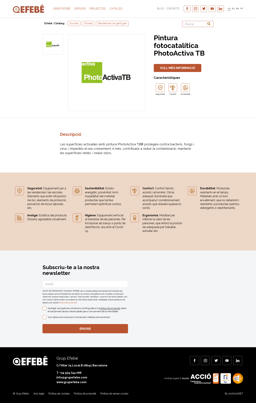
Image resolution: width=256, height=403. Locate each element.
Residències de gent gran (112, 23)
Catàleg (116, 8)
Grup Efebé (61, 8)
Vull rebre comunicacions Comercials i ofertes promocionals (79, 317)
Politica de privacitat (67, 302)
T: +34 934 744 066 (69, 372)
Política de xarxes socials (114, 393)
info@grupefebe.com (71, 377)
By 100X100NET (234, 393)
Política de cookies (59, 393)
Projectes (98, 8)
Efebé (48, 23)
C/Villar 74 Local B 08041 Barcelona (81, 365)
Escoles (74, 23)
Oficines (88, 23)
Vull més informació (177, 68)
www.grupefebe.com (71, 382)
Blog (160, 8)
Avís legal (38, 393)
